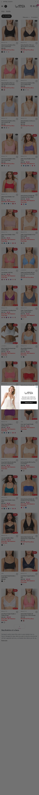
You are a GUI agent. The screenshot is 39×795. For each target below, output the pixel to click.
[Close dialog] (37, 387)
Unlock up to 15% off (28, 402)
